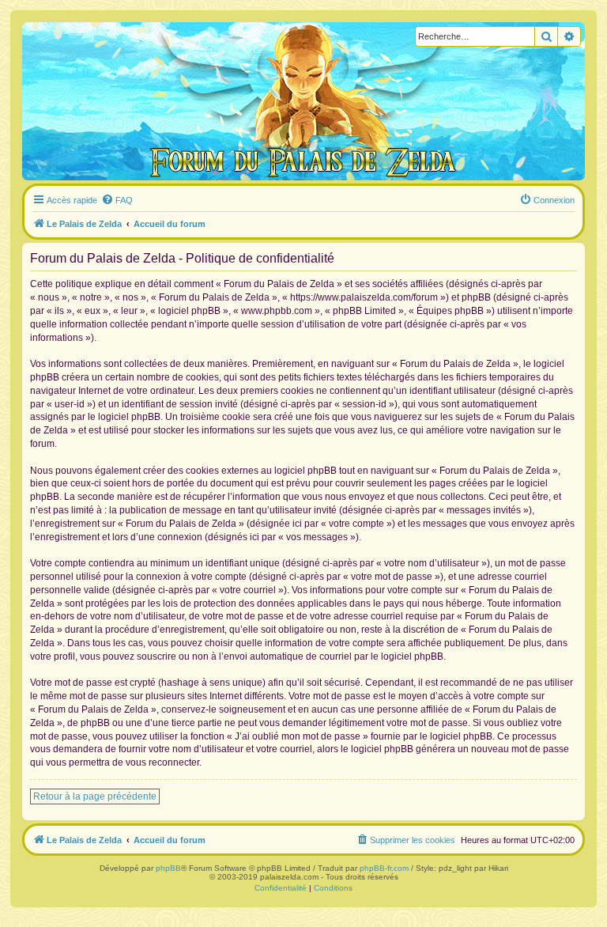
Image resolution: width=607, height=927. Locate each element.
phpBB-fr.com (384, 868)
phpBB (168, 868)
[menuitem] (117, 200)
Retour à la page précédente (94, 796)
